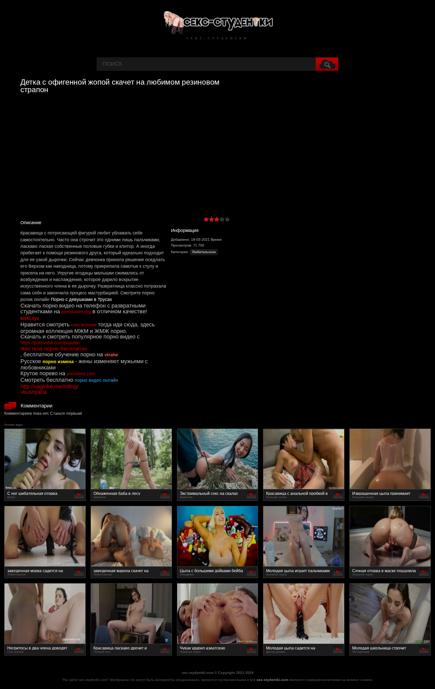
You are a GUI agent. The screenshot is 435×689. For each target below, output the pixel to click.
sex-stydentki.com (272, 680)
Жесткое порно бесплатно (53, 349)
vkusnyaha (33, 392)
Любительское (204, 252)
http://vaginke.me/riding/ (49, 386)
